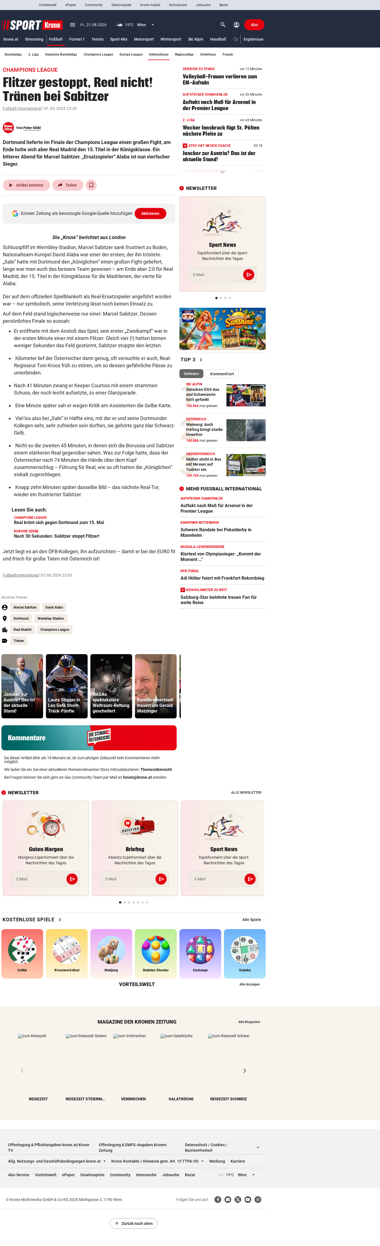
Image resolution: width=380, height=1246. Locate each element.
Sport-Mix (118, 39)
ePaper (70, 5)
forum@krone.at (137, 777)
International (158, 54)
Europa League (131, 54)
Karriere (238, 1161)
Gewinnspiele (121, 5)
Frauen (228, 54)
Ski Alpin (195, 39)
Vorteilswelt (47, 5)
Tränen (19, 641)
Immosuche (178, 5)
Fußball (56, 39)
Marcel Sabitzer (25, 607)
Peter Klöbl (32, 128)
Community (94, 5)
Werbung (217, 1161)
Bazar (223, 5)
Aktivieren (150, 213)
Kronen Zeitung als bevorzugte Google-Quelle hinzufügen (90, 213)
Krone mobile (150, 5)
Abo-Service (18, 1175)
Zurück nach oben (133, 1223)
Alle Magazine (249, 1022)
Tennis (97, 39)
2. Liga (33, 54)
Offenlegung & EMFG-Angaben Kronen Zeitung (133, 1148)
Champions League (98, 54)
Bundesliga (13, 54)
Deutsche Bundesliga (61, 54)
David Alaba (54, 607)
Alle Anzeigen (250, 984)
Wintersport (171, 39)
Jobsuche (203, 5)
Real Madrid (22, 630)
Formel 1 (77, 39)
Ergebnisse (253, 39)
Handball (218, 39)
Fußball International (22, 108)
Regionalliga (184, 54)
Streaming (34, 39)
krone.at (11, 39)
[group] (22, 686)
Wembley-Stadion (51, 618)
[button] (236, 39)
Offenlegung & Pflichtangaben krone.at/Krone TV (48, 1148)
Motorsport (144, 39)
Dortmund (21, 618)
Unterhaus (208, 54)
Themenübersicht (156, 769)
